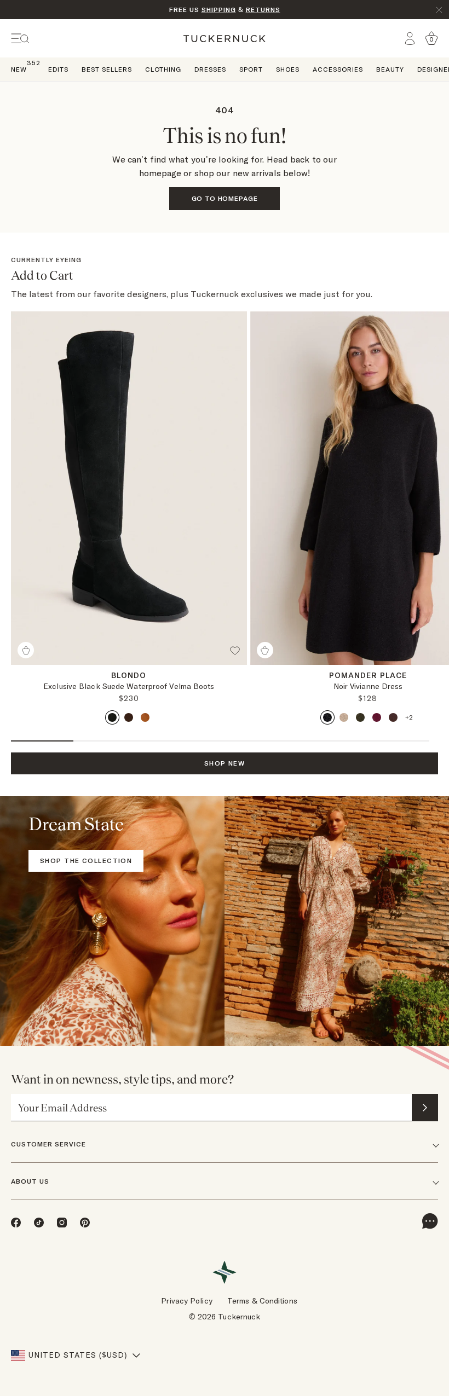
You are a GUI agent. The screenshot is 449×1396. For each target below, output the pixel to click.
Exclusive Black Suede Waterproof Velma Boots (128, 686)
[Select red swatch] (376, 717)
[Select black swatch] (112, 717)
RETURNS (263, 9)
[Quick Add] (26, 650)
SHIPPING (219, 9)
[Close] (439, 10)
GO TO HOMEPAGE (225, 198)
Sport (251, 69)
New (19, 68)
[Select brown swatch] (128, 717)
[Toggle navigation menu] (20, 38)
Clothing (163, 69)
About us (30, 1181)
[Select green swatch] (360, 717)
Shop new (224, 763)
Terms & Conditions (262, 1301)
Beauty (390, 69)
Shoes (288, 69)
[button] (238, 655)
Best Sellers (107, 69)
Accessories (338, 69)
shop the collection (86, 860)
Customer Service (48, 1144)
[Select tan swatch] (145, 717)
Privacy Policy (186, 1301)
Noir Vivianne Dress (368, 686)
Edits (58, 69)
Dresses (210, 69)
